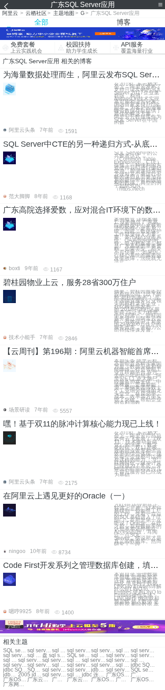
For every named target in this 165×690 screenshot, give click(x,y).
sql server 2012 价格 (79, 665)
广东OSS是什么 (103, 679)
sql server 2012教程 (123, 665)
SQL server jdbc (34, 670)
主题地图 (63, 13)
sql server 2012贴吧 (10, 660)
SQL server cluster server (79, 655)
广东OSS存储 (15, 679)
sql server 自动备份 (15, 665)
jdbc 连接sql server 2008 (94, 674)
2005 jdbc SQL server (30, 674)
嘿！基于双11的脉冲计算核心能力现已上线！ (82, 423)
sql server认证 (15, 655)
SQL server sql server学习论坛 (15, 650)
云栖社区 (36, 13)
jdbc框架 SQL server (10, 674)
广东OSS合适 (143, 679)
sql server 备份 (123, 650)
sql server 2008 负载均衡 (74, 674)
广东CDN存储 (123, 679)
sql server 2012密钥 (74, 660)
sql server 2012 (79, 650)
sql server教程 (143, 650)
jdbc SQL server (143, 665)
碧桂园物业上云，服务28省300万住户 (69, 282)
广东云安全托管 (39, 679)
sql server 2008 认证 (118, 655)
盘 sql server (54, 655)
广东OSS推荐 (138, 674)
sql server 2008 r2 (54, 670)
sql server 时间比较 (143, 655)
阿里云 (10, 13)
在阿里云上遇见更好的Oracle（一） (66, 495)
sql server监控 (39, 650)
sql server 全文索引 (138, 660)
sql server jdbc (54, 660)
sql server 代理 (59, 650)
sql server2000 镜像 (94, 660)
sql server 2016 (34, 655)
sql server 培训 (103, 650)
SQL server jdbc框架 (143, 670)
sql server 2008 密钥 (98, 655)
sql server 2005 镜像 (118, 660)
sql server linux (103, 665)
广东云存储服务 (59, 679)
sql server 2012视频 (59, 665)
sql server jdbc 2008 (79, 670)
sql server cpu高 (118, 670)
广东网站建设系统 (15, 684)
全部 (41, 22)
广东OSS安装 (118, 674)
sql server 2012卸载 (30, 660)
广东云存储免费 (79, 679)
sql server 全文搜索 (39, 665)
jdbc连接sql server (98, 670)
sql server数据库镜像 (54, 674)
